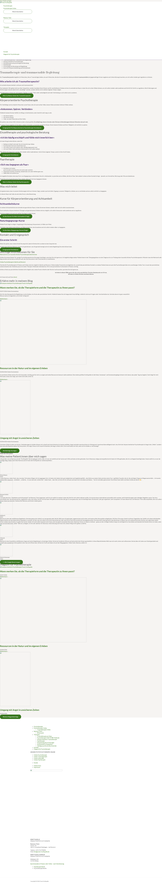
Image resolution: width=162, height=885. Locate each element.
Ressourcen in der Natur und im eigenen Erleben (24, 368)
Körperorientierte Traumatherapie (47, 739)
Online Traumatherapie (40, 756)
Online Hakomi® (39, 758)
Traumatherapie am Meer (44, 736)
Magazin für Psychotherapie (42, 749)
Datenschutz (37, 765)
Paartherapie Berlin (39, 867)
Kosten (36, 762)
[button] (17, 8)
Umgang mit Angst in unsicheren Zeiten (19, 438)
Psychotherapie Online (40, 728)
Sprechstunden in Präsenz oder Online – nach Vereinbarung (47, 864)
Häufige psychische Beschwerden (47, 746)
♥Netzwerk (40, 733)
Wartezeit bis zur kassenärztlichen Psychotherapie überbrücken (18, 254)
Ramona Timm (38, 731)
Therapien (37, 734)
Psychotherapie (38, 726)
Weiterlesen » (4, 299)
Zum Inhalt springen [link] (5, 1)
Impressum (37, 767)
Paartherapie (41, 741)
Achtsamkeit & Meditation (45, 744)
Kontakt (36, 747)
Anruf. (15, 277)
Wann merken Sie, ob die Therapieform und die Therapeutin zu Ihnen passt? (37, 287)
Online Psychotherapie (40, 755)
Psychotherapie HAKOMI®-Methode (48, 738)
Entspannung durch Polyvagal (45, 742)
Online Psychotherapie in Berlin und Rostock (13, 262)
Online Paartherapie (39, 760)
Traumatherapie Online (43, 729)
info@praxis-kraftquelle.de (41, 851)
